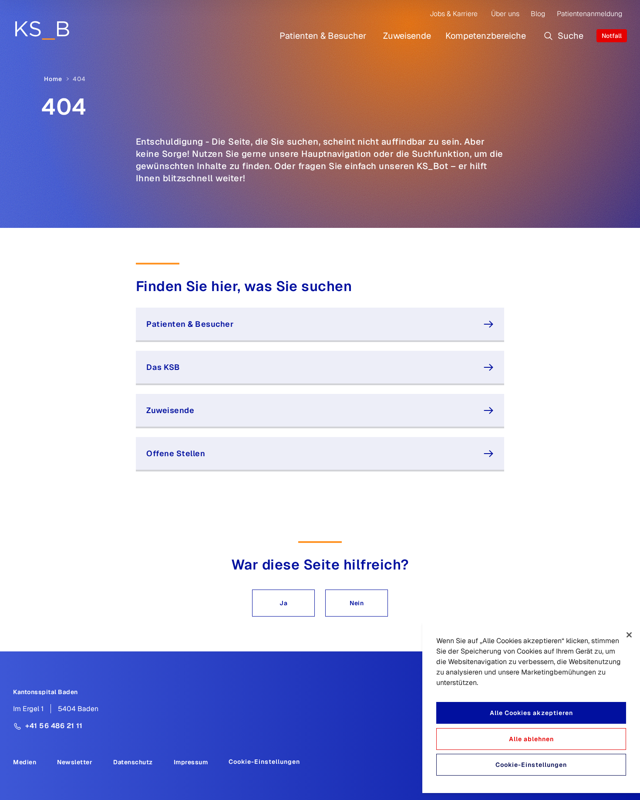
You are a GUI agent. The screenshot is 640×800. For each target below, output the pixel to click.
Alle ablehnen (531, 739)
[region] (531, 707)
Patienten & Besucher (323, 35)
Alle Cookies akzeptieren (531, 713)
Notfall (612, 36)
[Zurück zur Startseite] (42, 30)
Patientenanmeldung (589, 13)
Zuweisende (407, 35)
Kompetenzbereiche (485, 35)
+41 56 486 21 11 (53, 725)
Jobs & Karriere (454, 13)
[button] (283, 603)
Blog (538, 13)
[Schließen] (629, 634)
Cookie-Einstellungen (264, 762)
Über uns (505, 13)
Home (53, 79)
